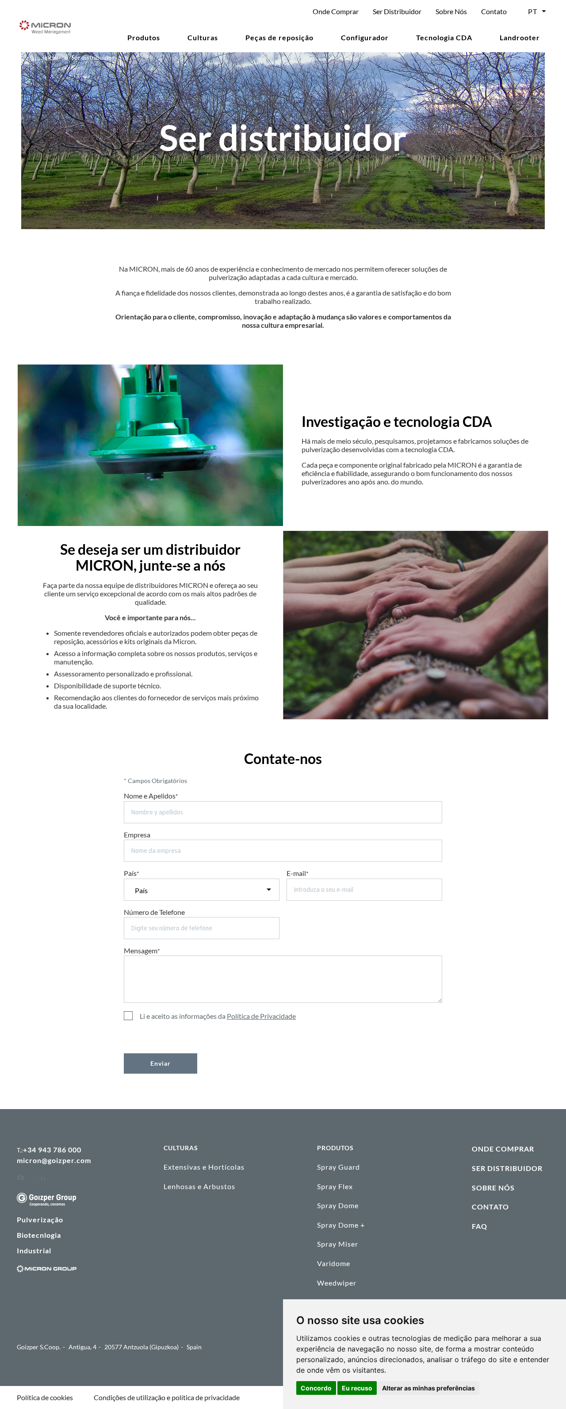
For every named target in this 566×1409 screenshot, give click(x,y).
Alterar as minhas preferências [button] (428, 1388)
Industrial (34, 1250)
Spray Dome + (341, 1225)
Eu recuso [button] (357, 1388)
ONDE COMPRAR (503, 1148)
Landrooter (520, 37)
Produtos (143, 37)
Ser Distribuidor (397, 11)
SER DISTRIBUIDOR (507, 1168)
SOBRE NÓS (493, 1187)
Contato (494, 11)
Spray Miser (337, 1244)
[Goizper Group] (46, 1203)
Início (50, 57)
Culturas (202, 37)
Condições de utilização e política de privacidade (167, 1397)
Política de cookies (45, 1397)
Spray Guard (338, 1167)
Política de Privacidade (261, 1016)
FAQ (479, 1226)
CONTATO (490, 1206)
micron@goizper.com (54, 1160)
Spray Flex (335, 1186)
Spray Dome (338, 1205)
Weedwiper (336, 1282)
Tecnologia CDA (444, 37)
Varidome (333, 1263)
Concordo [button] (316, 1388)
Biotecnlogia (39, 1235)
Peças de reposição (279, 37)
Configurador (365, 37)
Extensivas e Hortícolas (204, 1167)
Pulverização (40, 1219)
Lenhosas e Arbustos (199, 1186)
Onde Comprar (336, 11)
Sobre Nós (451, 11)
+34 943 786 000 (52, 1149)
